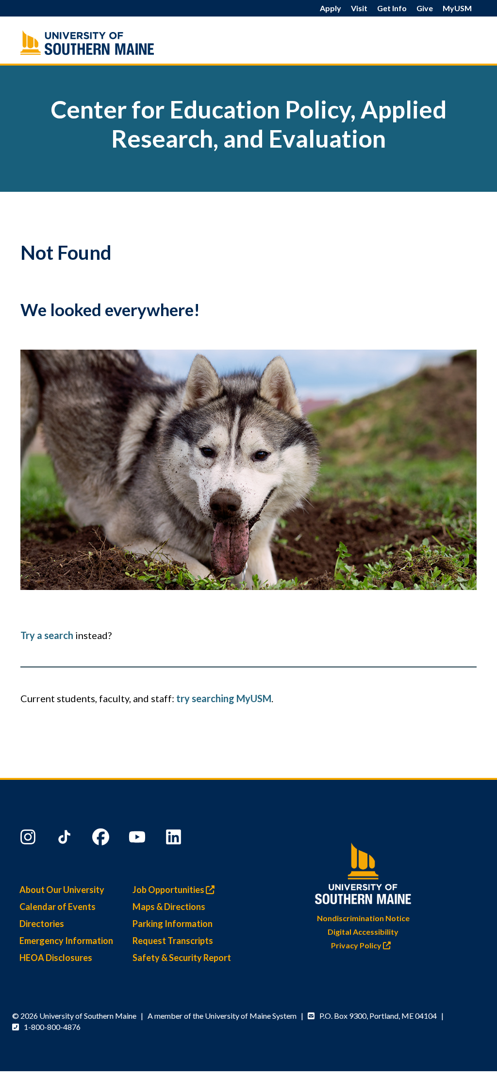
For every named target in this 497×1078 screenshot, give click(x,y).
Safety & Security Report (182, 957)
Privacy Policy (357, 945)
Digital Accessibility (363, 931)
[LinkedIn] (174, 839)
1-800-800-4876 (52, 1026)
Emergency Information (66, 940)
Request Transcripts (173, 940)
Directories (41, 923)
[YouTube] (138, 839)
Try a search (46, 635)
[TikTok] (65, 839)
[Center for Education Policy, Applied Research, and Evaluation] (91, 42)
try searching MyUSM (223, 698)
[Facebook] (102, 839)
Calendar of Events (57, 906)
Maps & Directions (169, 906)
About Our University (61, 889)
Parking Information (173, 923)
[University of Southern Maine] (363, 870)
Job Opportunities (169, 889)
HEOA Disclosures (55, 957)
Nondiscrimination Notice (363, 918)
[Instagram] (29, 839)
